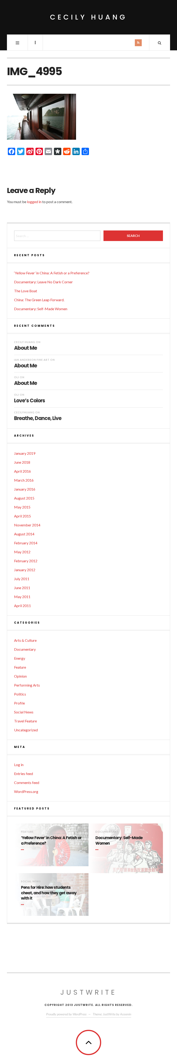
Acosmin (125, 1014)
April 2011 (22, 605)
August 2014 (24, 534)
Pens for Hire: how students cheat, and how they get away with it (49, 893)
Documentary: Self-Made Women (40, 309)
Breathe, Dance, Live (37, 418)
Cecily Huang (88, 17)
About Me (25, 347)
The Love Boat (25, 291)
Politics (20, 694)
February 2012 (25, 561)
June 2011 (22, 587)
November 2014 (27, 525)
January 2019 (24, 453)
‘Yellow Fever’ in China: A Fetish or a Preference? (51, 273)
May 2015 (22, 507)
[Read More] (23, 849)
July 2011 (21, 578)
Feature (20, 667)
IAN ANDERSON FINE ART (32, 359)
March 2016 (24, 480)
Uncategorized (26, 730)
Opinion (20, 676)
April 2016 (22, 471)
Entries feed (23, 773)
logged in (34, 201)
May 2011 (22, 596)
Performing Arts (27, 685)
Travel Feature (25, 721)
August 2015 (24, 498)
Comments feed (26, 782)
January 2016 (24, 489)
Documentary (25, 649)
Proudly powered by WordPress (66, 1014)
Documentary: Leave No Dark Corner (43, 282)
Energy (19, 658)
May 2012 (22, 552)
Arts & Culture (25, 640)
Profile (19, 703)
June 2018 (22, 462)
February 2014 (25, 543)
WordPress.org (26, 791)
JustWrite (88, 992)
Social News (23, 712)
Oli (16, 377)
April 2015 (22, 516)
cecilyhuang (24, 412)
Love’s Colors (29, 400)
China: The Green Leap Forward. (39, 300)
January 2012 (24, 570)
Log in (19, 764)
